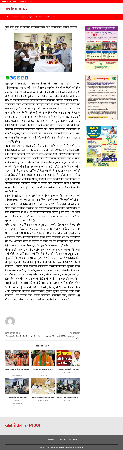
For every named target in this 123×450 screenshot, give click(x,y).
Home (8, 17)
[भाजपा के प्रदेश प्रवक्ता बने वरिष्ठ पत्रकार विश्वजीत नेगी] (43, 358)
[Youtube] (120, 1)
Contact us (23, 1)
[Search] (117, 17)
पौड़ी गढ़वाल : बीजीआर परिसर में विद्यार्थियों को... (68, 397)
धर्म (36, 17)
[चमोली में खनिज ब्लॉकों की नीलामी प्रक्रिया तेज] (43, 386)
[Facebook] (115, 1)
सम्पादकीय (47, 17)
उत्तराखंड (15, 17)
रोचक (54, 17)
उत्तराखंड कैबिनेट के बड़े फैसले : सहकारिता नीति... (68, 369)
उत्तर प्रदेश (23, 17)
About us (30, 1)
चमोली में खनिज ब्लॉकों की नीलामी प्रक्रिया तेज (43, 397)
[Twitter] (118, 1)
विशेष (40, 17)
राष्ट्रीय (30, 17)
